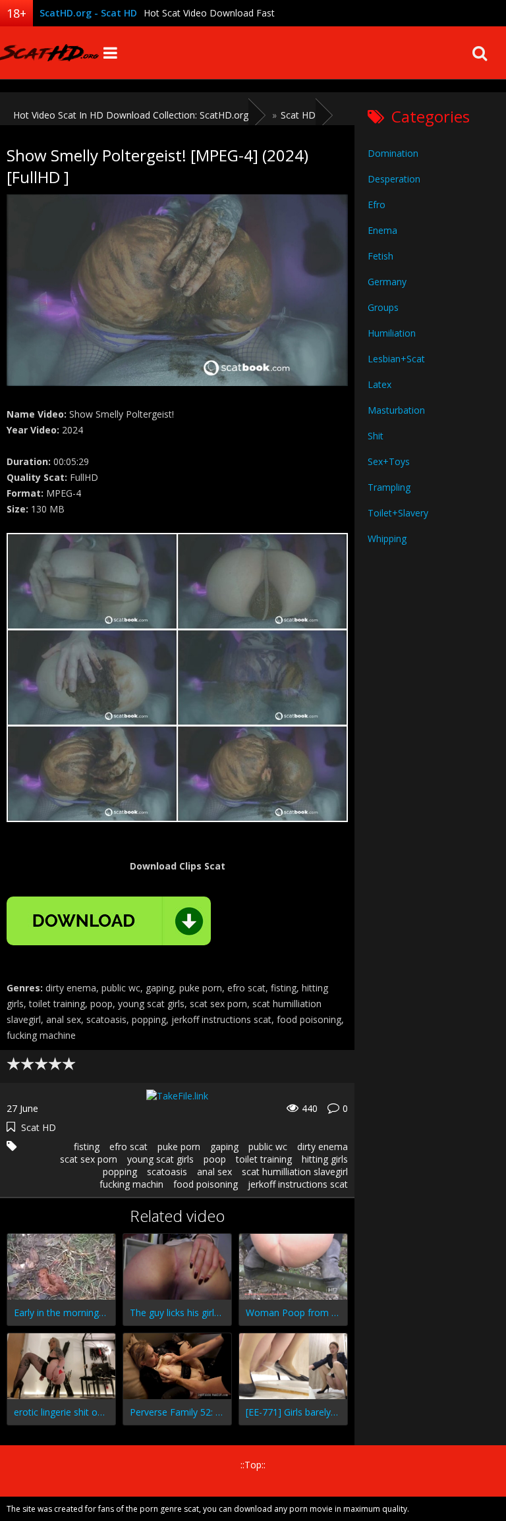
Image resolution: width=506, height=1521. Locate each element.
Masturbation (396, 410)
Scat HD (38, 1127)
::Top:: (253, 1464)
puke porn (178, 1146)
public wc (267, 1146)
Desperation (394, 179)
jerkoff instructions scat (298, 1184)
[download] (109, 921)
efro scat (128, 1146)
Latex (379, 384)
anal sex (214, 1171)
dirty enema (322, 1146)
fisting (86, 1146)
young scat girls (160, 1159)
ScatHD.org (49, 52)
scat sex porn (88, 1159)
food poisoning (205, 1184)
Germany (387, 281)
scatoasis (167, 1171)
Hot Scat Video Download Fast (209, 13)
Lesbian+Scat (396, 358)
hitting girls (325, 1159)
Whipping (387, 538)
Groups (383, 307)
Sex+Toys (389, 461)
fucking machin (131, 1184)
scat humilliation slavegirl (295, 1171)
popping (120, 1171)
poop (215, 1159)
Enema (382, 230)
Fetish (380, 256)
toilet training (264, 1159)
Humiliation (392, 333)
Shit (375, 435)
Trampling (389, 487)
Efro (376, 204)
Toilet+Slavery (398, 513)
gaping (224, 1146)
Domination (393, 153)
